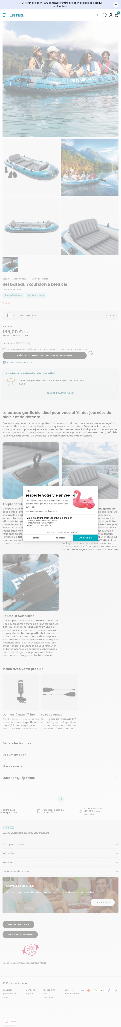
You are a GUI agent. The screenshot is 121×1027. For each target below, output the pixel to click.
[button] (111, 15)
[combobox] (97, 15)
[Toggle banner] (115, 4)
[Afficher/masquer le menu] (5, 15)
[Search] (97, 15)
